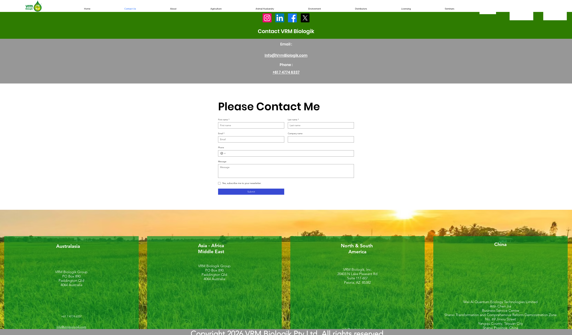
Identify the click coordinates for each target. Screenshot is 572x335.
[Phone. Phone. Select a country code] (223, 153)
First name (223, 119)
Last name (293, 119)
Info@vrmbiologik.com (71, 327)
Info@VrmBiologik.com (286, 55)
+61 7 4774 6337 (286, 72)
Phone (221, 147)
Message (222, 161)
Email (221, 133)
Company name (295, 133)
